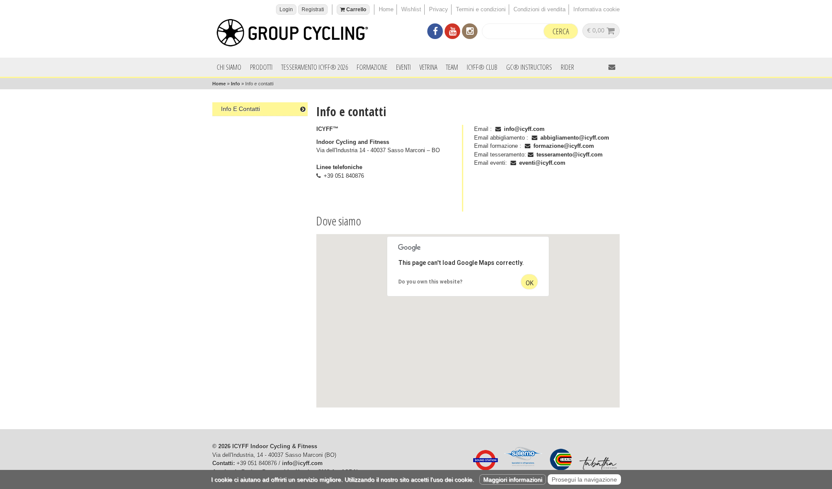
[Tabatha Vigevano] (596, 468)
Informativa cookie (596, 9)
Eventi (403, 67)
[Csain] (559, 468)
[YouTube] (452, 32)
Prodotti (261, 67)
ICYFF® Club (482, 67)
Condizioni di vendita (540, 9)
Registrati (313, 10)
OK (529, 283)
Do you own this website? (430, 282)
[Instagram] (470, 32)
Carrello (355, 10)
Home (386, 9)
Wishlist (411, 9)
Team (452, 67)
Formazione (372, 67)
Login (286, 10)
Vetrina (428, 67)
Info (235, 83)
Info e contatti (240, 108)
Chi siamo (229, 67)
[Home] (297, 34)
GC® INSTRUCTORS (529, 67)
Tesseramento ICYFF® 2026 (314, 67)
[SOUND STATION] (483, 468)
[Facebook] (435, 32)
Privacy (438, 9)
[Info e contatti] (611, 67)
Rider (567, 67)
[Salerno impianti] (522, 468)
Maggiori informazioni (512, 479)
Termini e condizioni (481, 9)
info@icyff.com (302, 463)
